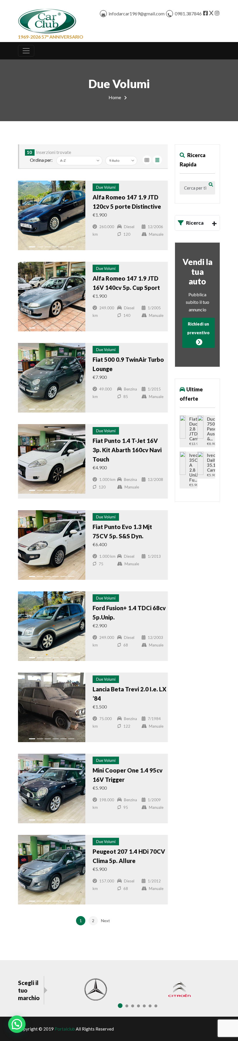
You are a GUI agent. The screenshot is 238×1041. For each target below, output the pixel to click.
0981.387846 (188, 13)
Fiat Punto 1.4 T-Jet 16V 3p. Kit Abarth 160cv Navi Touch (127, 450)
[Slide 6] (71, 247)
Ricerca (195, 223)
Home (115, 97)
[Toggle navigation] (26, 51)
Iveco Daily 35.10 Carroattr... (209, 463)
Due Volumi (106, 187)
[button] (17, 1024)
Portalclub (65, 1028)
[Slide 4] (56, 247)
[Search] (210, 184)
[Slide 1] (32, 247)
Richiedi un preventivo (198, 328)
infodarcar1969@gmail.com (137, 13)
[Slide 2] (40, 247)
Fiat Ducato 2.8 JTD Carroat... (191, 429)
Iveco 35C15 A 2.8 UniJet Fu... (191, 467)
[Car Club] (47, 19)
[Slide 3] (48, 247)
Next (105, 920)
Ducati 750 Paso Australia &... (209, 429)
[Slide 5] (63, 247)
